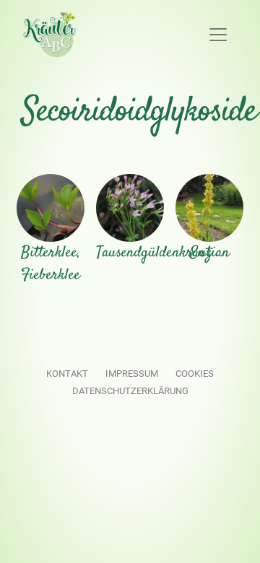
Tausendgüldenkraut (153, 253)
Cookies (195, 373)
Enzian (210, 253)
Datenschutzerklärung (130, 390)
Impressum (131, 373)
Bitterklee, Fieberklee (50, 264)
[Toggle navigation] (218, 34)
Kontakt (67, 373)
